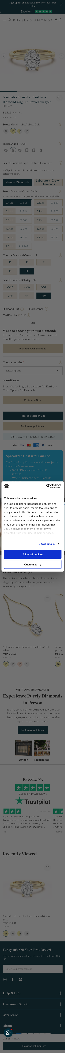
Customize (30, 564)
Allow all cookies (32, 554)
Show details (47, 543)
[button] (8, 1032)
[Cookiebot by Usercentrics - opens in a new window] (46, 486)
